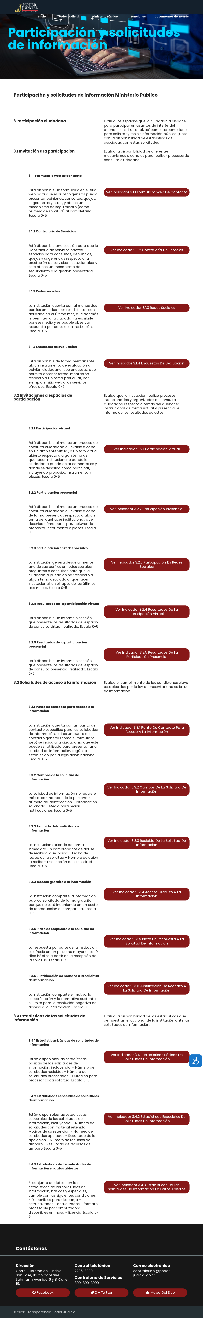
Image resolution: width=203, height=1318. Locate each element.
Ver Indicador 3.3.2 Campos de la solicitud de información (146, 789)
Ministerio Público (105, 16)
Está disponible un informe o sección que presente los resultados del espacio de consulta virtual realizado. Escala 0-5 (63, 622)
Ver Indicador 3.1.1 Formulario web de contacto (146, 192)
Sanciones (138, 16)
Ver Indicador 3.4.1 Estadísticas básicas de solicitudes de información (147, 1057)
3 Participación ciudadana (39, 121)
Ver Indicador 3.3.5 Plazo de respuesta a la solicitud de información (146, 941)
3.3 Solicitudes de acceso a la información (54, 682)
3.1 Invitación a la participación (44, 151)
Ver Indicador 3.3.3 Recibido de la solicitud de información (147, 842)
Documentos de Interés (171, 16)
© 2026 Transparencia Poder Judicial (44, 1312)
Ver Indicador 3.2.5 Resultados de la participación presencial (147, 654)
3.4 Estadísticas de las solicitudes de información (49, 1018)
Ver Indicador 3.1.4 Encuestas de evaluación (146, 363)
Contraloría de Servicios (98, 1278)
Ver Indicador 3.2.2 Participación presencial (146, 509)
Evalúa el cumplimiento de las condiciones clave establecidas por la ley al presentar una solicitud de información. (146, 687)
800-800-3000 (87, 1283)
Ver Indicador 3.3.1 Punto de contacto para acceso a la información (147, 729)
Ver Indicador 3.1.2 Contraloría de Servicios (146, 250)
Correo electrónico (151, 1266)
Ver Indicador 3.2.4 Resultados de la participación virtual (146, 611)
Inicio (42, 16)
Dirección (25, 1266)
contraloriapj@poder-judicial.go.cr (152, 1273)
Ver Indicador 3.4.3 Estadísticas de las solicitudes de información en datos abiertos (146, 1187)
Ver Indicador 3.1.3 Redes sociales (146, 307)
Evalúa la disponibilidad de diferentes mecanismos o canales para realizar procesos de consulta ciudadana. (146, 155)
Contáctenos (31, 1248)
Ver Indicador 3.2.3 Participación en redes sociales (146, 564)
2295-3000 (84, 1271)
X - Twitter (103, 1292)
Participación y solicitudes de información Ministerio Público (85, 95)
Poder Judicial (69, 16)
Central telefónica (92, 1266)
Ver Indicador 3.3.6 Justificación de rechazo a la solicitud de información (146, 988)
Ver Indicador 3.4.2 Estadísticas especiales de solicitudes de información (147, 1118)
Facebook (44, 1292)
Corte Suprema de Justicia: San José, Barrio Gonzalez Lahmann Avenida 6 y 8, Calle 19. (41, 1277)
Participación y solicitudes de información (94, 38)
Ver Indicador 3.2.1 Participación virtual (147, 449)
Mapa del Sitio (162, 1292)
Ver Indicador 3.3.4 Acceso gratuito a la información (146, 894)
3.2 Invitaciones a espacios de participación (42, 397)
